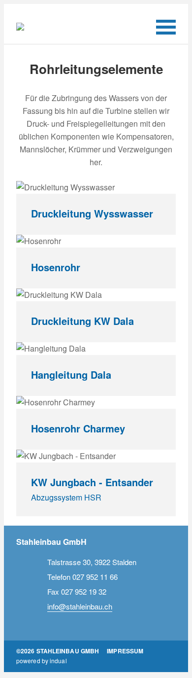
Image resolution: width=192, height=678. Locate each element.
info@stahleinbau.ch (79, 606)
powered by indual (41, 660)
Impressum (125, 650)
